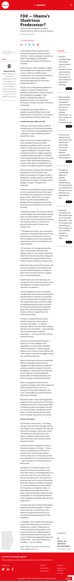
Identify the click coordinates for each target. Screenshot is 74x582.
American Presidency (7, 539)
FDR (11, 542)
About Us (43, 565)
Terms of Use (44, 571)
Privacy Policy (44, 568)
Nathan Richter (28, 40)
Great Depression (6, 545)
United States (5, 548)
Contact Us (60, 565)
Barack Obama (5, 542)
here (36, 549)
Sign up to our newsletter (61, 569)
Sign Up (68, 578)
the (39, 5)
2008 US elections (6, 535)
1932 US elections (6, 532)
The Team (60, 573)
